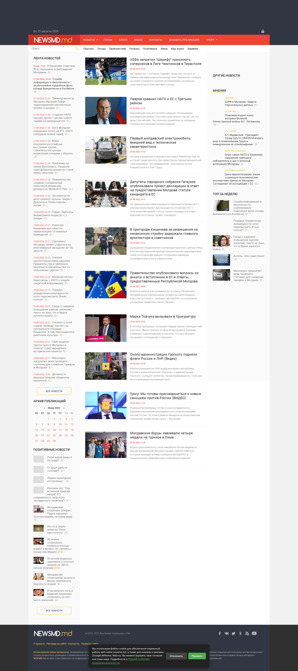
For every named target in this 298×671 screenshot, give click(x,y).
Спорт (210, 39)
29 (48, 440)
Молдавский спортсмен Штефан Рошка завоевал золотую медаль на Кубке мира (52, 513)
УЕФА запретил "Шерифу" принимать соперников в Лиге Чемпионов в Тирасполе (165, 61)
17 (60, 429)
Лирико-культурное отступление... (59, 479)
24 (60, 435)
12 (72, 424)
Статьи (107, 39)
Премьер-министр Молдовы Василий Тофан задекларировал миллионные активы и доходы (53, 102)
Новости (89, 39)
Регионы (135, 48)
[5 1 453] (106, 71)
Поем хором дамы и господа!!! (59, 458)
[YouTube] (254, 633)
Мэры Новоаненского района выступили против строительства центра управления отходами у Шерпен (53, 148)
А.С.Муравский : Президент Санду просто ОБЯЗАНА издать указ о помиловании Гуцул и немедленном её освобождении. (238, 139)
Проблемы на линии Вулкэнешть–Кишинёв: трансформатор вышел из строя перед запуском (53, 167)
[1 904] (106, 366)
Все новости (54, 391)
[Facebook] (219, 633)
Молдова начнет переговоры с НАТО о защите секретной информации (53, 280)
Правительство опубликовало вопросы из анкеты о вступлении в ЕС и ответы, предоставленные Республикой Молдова (164, 277)
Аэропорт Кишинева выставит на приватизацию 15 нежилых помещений (50, 229)
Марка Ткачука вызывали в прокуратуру (163, 316)
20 (36, 435)
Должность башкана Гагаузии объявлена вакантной (51, 377)
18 (66, 429)
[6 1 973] (106, 405)
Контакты (155, 39)
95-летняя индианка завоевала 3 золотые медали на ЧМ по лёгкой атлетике (53, 563)
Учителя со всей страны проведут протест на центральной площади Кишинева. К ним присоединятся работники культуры (53, 329)
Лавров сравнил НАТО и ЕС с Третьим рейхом (161, 101)
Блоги (123, 39)
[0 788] (106, 241)
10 (60, 424)
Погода (101, 48)
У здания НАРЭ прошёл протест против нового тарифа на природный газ (52, 118)
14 (42, 429)
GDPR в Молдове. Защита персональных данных (242, 103)
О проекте (39, 643)
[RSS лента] (247, 633)
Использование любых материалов (51, 652)
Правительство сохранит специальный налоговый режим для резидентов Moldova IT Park (53, 184)
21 (42, 435)
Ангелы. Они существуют (249, 257)
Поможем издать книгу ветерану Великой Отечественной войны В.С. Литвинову (236, 120)
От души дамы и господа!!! (57, 469)
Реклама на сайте (56, 643)
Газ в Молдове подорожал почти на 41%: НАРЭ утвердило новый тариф (52, 131)
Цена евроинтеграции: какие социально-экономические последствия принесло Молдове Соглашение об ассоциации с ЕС (236, 179)
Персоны (88, 48)
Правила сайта (89, 643)
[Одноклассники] (240, 633)
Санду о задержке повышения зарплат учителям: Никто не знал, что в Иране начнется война (53, 310)
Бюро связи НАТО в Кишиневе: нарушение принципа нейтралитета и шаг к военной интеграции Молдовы (238, 159)
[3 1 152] (106, 193)
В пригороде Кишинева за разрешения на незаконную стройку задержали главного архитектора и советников (164, 233)
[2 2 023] (106, 150)
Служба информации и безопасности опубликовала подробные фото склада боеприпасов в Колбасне (53, 85)
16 (54, 429)
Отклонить (176, 656)
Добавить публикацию (184, 39)
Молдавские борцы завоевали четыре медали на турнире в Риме (161, 435)
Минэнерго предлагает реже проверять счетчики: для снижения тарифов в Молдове (54, 362)
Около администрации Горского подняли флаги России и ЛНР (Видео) (163, 356)
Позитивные (150, 48)
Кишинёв (193, 48)
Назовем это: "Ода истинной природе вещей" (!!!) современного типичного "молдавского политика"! (51, 494)
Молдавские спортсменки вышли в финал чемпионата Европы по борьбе (54, 579)
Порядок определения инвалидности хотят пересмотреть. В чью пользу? (50, 294)
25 (66, 435)
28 (42, 440)
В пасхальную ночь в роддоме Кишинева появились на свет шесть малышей (53, 595)
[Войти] (262, 31)
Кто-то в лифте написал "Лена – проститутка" (58, 529)
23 (54, 435)
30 (54, 440)
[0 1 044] (106, 284)
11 (66, 424)
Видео (138, 39)
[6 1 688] (106, 110)
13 (36, 429)
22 (48, 435)
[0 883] (106, 444)
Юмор (164, 48)
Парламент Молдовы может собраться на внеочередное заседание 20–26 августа (53, 245)
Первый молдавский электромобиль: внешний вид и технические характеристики (160, 142)
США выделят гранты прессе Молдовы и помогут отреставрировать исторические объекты (51, 346)
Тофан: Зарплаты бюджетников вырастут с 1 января (53, 215)
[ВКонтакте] (226, 633)
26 (72, 435)
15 (48, 429)
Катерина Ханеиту (235, 150)
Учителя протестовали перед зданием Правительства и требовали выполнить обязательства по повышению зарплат (51, 264)
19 (72, 429)
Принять (197, 656)
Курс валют (177, 48)
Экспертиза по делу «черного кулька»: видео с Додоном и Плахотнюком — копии (52, 200)
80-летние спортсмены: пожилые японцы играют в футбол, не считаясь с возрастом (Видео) (52, 545)
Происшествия (117, 48)
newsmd (229, 97)
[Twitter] (233, 633)
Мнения (219, 90)
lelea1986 (230, 111)
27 (36, 440)
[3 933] (106, 328)
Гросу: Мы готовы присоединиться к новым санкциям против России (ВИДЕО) (165, 396)
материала (249, 655)
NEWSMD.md (39, 658)
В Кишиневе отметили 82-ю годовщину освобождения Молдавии (54, 69)
